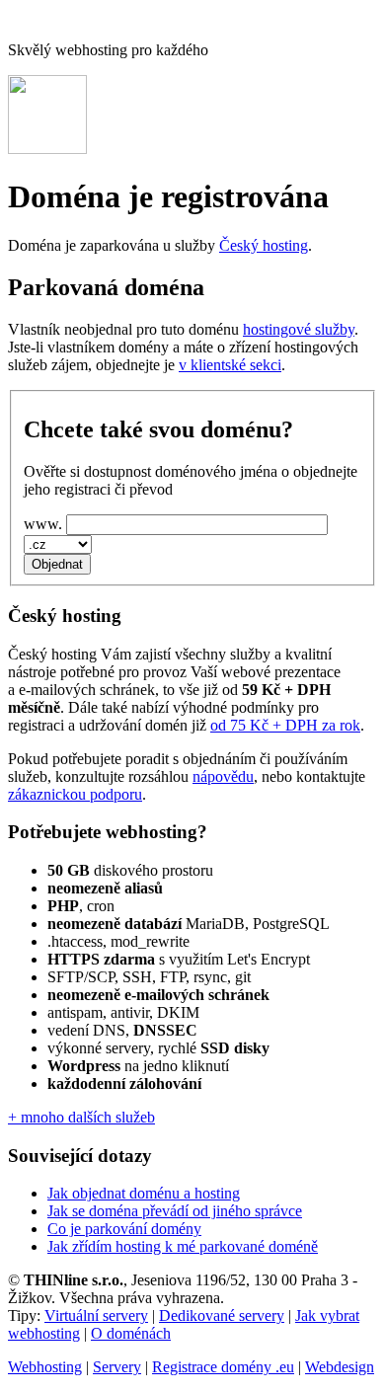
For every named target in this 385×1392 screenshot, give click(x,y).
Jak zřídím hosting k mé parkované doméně (182, 1246)
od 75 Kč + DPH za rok (285, 725)
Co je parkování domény (124, 1228)
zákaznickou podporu (75, 794)
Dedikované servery (221, 1315)
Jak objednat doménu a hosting (143, 1193)
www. (43, 523)
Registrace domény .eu (223, 1366)
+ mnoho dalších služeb (81, 1117)
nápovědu (223, 776)
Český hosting (263, 245)
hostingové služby (298, 329)
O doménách (131, 1333)
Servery (117, 1366)
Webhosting (45, 1366)
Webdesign (339, 1366)
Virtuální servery (96, 1315)
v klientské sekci (230, 364)
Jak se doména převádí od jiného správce (174, 1210)
